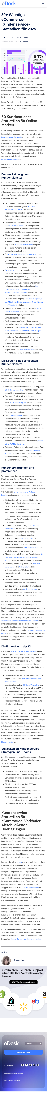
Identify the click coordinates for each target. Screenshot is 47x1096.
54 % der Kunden (31, 548)
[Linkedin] (22, 1065)
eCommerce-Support (10, 159)
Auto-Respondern (31, 887)
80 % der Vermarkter (31, 685)
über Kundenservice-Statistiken (23, 651)
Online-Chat (24, 567)
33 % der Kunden (26, 538)
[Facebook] (34, 1065)
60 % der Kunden (30, 589)
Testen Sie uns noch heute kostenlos (26, 939)
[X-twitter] (37, 1065)
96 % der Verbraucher (14, 390)
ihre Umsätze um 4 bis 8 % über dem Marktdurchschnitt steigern (21, 289)
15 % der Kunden (15, 415)
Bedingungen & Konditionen (14, 1073)
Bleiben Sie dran (7, 742)
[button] (33, 1043)
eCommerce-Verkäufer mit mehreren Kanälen (19, 621)
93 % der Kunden (16, 225)
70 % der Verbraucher (24, 245)
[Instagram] (26, 1065)
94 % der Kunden (12, 270)
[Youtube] (30, 1065)
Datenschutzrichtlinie (12, 1080)
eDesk (19, 862)
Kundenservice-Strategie (11, 137)
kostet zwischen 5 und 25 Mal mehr (22, 254)
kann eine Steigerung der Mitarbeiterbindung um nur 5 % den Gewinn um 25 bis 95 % (24, 302)
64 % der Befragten (18, 402)
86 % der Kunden (27, 349)
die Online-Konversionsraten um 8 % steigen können (24, 557)
